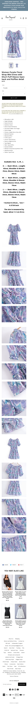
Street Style (6, 661)
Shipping (17, 638)
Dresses (22, 650)
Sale (15, 666)
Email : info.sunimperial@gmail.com (14, 645)
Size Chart (11, 648)
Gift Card (8, 643)
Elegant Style (19, 659)
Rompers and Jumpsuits (14, 654)
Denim (23, 652)
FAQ (23, 648)
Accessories (12, 664)
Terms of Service (14, 676)
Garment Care (14, 650)
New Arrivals (10, 668)
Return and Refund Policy (10, 641)
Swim (4, 666)
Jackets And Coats (9, 657)
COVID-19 (6, 650)
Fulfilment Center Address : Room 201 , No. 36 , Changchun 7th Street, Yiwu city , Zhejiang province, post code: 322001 (14, 672)
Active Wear (16, 652)
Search (5, 648)
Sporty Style (22, 661)
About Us (11, 638)
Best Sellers (20, 664)
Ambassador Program (17, 643)
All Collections (22, 666)
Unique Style (14, 661)
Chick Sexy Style (10, 659)
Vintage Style (19, 657)
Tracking (18, 648)
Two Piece (9, 666)
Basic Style (18, 668)
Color (3, 85)
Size (3, 90)
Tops (5, 652)
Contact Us (21, 641)
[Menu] (2, 18)
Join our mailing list (14, 680)
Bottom (10, 652)
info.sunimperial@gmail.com (16, 113)
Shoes (6, 664)
